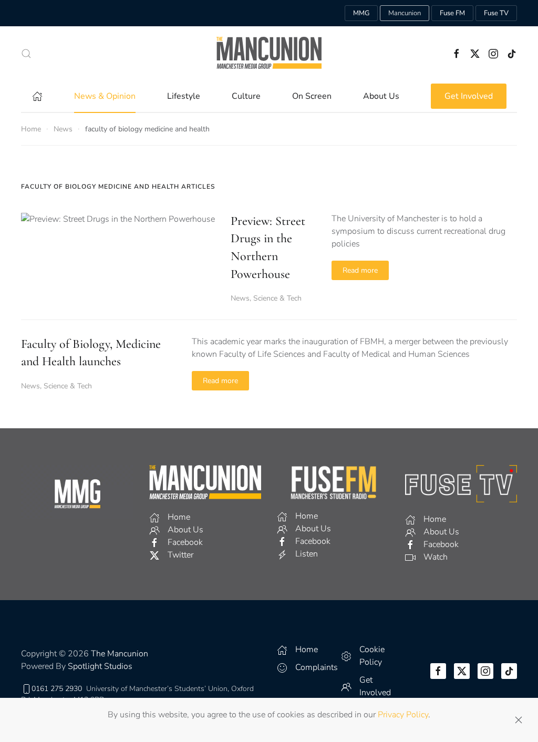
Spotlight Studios (100, 666)
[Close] (518, 720)
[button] (26, 53)
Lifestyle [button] (183, 96)
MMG (361, 13)
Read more (360, 270)
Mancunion (404, 13)
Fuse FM (452, 13)
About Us (381, 96)
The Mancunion (119, 653)
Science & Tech (277, 298)
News (240, 298)
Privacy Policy (403, 714)
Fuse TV (496, 13)
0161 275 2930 (57, 689)
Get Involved (468, 96)
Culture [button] (246, 96)
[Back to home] (269, 53)
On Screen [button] (312, 96)
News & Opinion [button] (105, 96)
